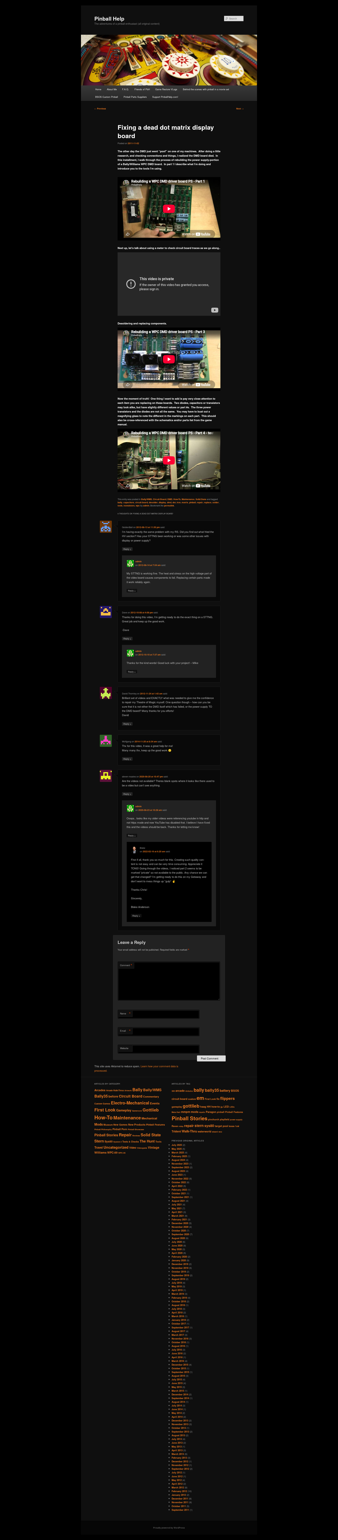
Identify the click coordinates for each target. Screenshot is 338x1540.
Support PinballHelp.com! (165, 96)
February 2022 (179, 1189)
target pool (221, 1126)
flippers (227, 1098)
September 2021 (180, 1197)
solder (215, 502)
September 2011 (180, 1509)
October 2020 (179, 1230)
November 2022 (180, 1178)
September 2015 (180, 1372)
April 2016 (177, 1357)
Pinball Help (109, 18)
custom (192, 1099)
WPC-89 (112, 1152)
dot (174, 502)
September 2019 (180, 1275)
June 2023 (177, 1174)
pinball (192, 502)
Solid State (201, 499)
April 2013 (177, 1450)
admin (146, 505)
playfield (224, 1119)
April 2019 (177, 1290)
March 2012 (178, 1487)
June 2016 (177, 1353)
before (113, 1096)
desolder (153, 502)
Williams (100, 1152)
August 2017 (178, 1331)
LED (226, 1106)
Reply (127, 548)
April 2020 (177, 1253)
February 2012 (179, 1491)
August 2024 (178, 1160)
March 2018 (178, 1316)
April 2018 (177, 1312)
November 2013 (180, 1424)
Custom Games (102, 1103)
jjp (222, 1106)
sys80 (209, 1125)
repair (200, 502)
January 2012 (179, 1494)
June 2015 (177, 1383)
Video (132, 1148)
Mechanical (149, 1118)
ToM (237, 1126)
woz (220, 1131)
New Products (136, 1124)
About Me (112, 89)
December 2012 (180, 1461)
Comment (126, 965)
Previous (100, 108)
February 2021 (179, 1219)
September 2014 (180, 1398)
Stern (99, 1141)
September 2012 (180, 1468)
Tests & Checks (130, 1141)
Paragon (211, 1112)
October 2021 (179, 1193)
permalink (169, 505)
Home (98, 89)
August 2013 (178, 1435)
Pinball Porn (119, 1129)
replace (207, 502)
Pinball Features (155, 1124)
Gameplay (123, 1110)
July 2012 (177, 1472)
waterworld (204, 1131)
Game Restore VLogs (166, 89)
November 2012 (180, 1465)
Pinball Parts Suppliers (135, 96)
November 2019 (180, 1268)
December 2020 (180, 1223)
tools (120, 505)
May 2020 (177, 1249)
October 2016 (179, 1342)
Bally (137, 1089)
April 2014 (177, 1416)
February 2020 (179, 1256)
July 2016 (177, 1349)
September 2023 (180, 1167)
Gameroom (137, 1110)
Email (125, 1031)
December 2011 (180, 1498)
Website (124, 1048)
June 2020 (177, 1245)
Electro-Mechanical (130, 1103)
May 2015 (177, 1387)
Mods (98, 1124)
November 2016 (180, 1338)
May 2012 (177, 1480)
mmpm (185, 1112)
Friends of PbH (142, 89)
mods (194, 1112)
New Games (120, 1124)
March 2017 (178, 1334)
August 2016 (178, 1346)
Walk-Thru (189, 1131)
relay (181, 1126)
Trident (176, 1131)
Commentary (151, 1096)
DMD (169, 499)
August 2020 (178, 1238)
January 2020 (179, 1260)
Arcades (99, 1090)
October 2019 (179, 1271)
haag (203, 1106)
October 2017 (179, 1323)
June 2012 (177, 1476)
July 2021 (177, 1204)
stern (199, 1125)
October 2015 (179, 1368)
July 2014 (177, 1405)
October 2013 (179, 1428)
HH (209, 1106)
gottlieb (191, 1105)
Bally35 (101, 1096)
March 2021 (178, 1215)
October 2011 (179, 1506)
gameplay (177, 1106)
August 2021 (178, 1200)
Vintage (153, 1147)
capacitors (128, 502)
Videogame (142, 1148)
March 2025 (178, 1152)
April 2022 (177, 1186)
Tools (158, 1141)
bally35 (212, 1090)
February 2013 (179, 1457)
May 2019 (177, 1286)
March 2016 (178, 1361)
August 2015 (178, 1375)
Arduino (189, 1091)
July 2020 (177, 1241)
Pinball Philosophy (103, 1129)
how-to (215, 1106)
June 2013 (177, 1442)
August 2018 (178, 1305)
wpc (138, 505)
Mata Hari (176, 1112)
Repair (125, 1135)
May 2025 (177, 1148)
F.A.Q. (125, 89)
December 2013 (180, 1420)
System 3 (117, 1141)
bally (120, 502)
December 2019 (180, 1264)
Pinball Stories (106, 1134)
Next (240, 108)
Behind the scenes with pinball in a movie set (206, 89)
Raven (175, 1126)
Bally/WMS (146, 499)
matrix (185, 502)
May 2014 (177, 1413)
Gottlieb (151, 1110)
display (162, 502)
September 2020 (180, 1234)
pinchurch (213, 1119)
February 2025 (179, 1156)
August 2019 (178, 1279)
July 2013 (177, 1439)
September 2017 (180, 1327)
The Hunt (147, 1141)
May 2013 (177, 1446)
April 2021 (177, 1212)
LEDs (232, 1106)
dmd (169, 502)
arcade (180, 1091)
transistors (129, 505)
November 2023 (180, 1163)
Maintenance (188, 499)
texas (231, 1126)
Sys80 (109, 1141)
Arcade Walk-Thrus (115, 1090)
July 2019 (177, 1282)
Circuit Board (159, 499)
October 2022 (179, 1182)
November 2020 (180, 1226)
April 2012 (177, 1483)
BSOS (235, 1091)
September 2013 (180, 1431)
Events (154, 1103)
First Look (104, 1110)
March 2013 (178, 1454)
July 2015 (177, 1379)
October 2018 (179, 1301)
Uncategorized (116, 1147)
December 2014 (180, 1394)
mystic (202, 1112)
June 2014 (177, 1409)
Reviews (136, 1135)
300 (173, 1091)
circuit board (141, 502)
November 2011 (180, 1502)
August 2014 (178, 1401)
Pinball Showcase (136, 1129)
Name (125, 1013)
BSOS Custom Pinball (106, 96)
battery (225, 1090)
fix (218, 1099)
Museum (108, 1124)
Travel (98, 1147)
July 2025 (177, 1145)
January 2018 (179, 1320)
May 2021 (177, 1208)
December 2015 (180, 1364)
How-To (177, 499)
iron (179, 502)
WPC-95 (122, 1152)
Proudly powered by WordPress (169, 1527)
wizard (215, 1131)
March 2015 (178, 1390)
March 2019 (178, 1293)
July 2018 (177, 1308)
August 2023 (178, 1171)
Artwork (128, 1090)
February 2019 (179, 1297)
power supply (236, 1119)
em (200, 1097)
